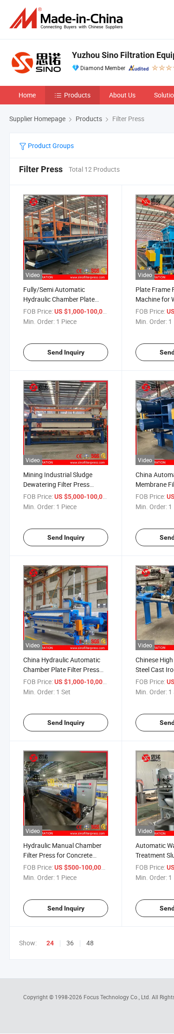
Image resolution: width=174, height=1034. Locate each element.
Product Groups (50, 145)
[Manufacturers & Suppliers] (67, 18)
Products (77, 94)
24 (50, 943)
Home (27, 94)
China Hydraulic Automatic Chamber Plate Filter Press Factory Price (61, 669)
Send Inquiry (65, 352)
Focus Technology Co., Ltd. (118, 997)
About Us (122, 94)
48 (90, 942)
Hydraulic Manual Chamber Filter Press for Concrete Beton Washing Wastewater (63, 855)
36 (70, 942)
